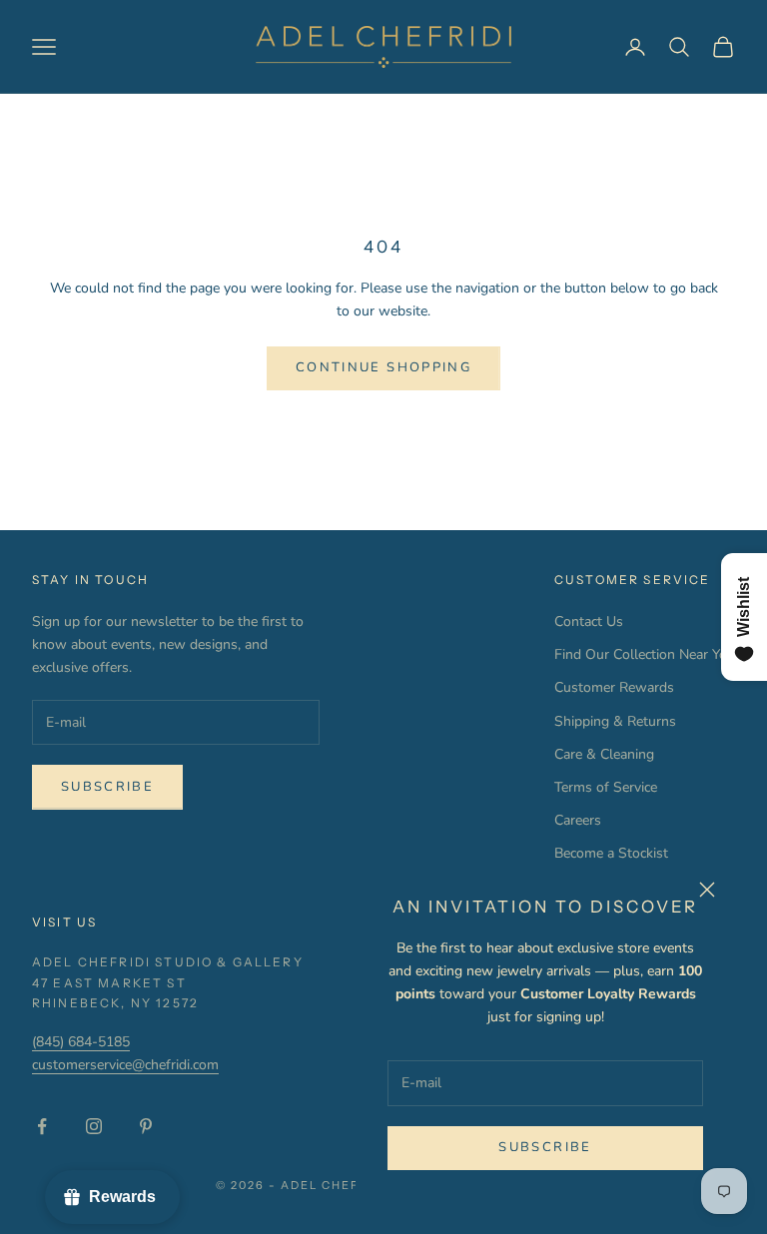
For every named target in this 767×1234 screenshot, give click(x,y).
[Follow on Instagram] (94, 1126)
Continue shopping (383, 367)
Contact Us (588, 621)
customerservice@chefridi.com (125, 1064)
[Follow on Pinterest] (146, 1126)
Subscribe (544, 1147)
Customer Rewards (614, 687)
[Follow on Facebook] (42, 1126)
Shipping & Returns (615, 721)
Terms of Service (605, 787)
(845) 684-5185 (81, 1041)
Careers (577, 820)
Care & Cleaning (604, 754)
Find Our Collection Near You (644, 654)
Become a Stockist (611, 853)
